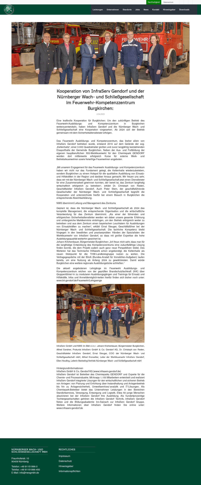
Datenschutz (168, 2)
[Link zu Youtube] (186, 2)
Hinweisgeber (66, 466)
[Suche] (194, 9)
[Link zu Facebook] (190, 2)
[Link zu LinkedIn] (177, 2)
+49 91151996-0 (29, 466)
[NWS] (9, 9)
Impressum (64, 456)
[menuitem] (98, 9)
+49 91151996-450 (30, 469)
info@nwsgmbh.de (29, 472)
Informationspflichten (69, 471)
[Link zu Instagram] (181, 2)
